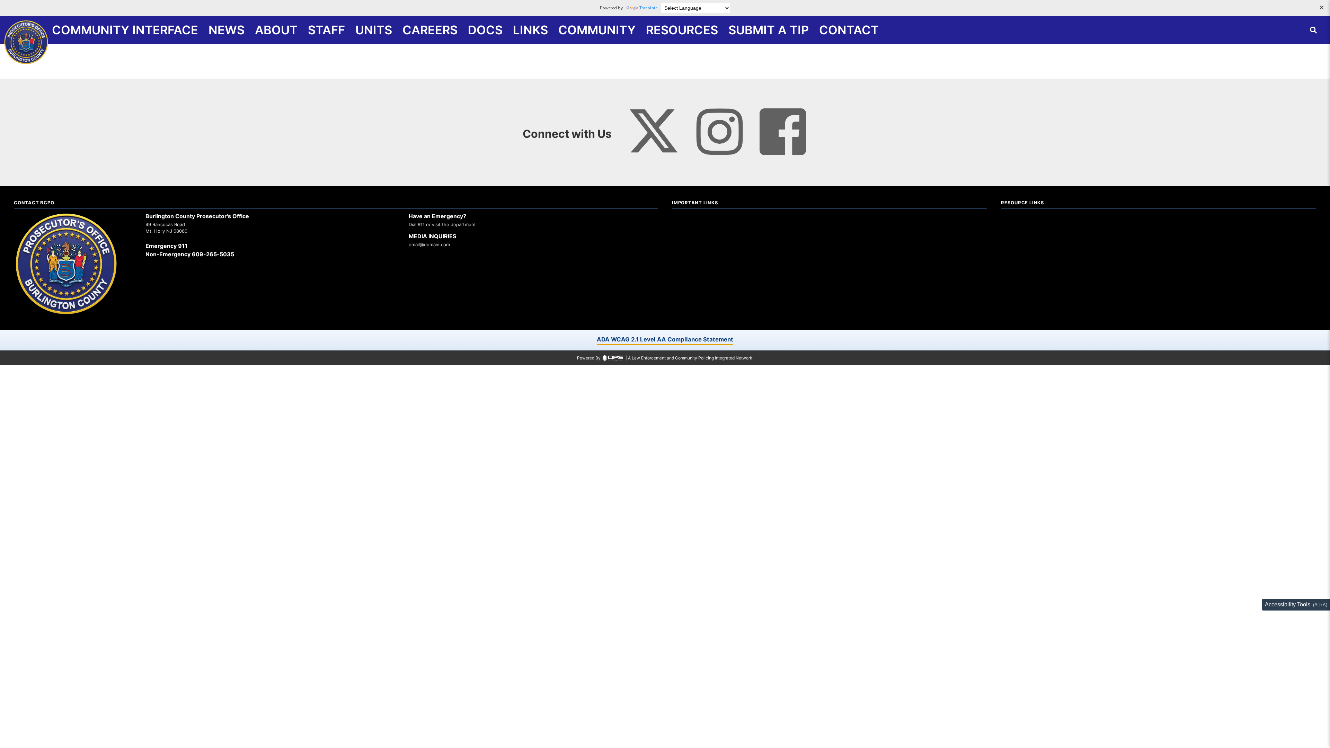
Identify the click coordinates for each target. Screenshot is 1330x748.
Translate (648, 8)
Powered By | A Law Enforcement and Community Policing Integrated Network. (665, 357)
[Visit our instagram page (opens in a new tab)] (719, 132)
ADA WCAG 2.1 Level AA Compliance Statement (665, 339)
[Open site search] (1313, 30)
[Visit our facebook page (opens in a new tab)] (782, 132)
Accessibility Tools (1287, 604)
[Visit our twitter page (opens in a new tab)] (654, 125)
